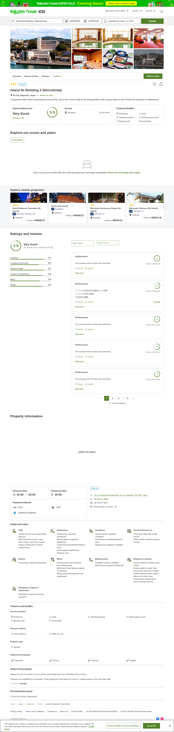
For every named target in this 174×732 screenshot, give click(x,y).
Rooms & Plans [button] (31, 76)
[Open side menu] (161, 11)
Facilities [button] (57, 76)
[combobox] (36, 21)
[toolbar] (82, 21)
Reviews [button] (46, 76)
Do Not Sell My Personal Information (136, 711)
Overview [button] (17, 76)
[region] (87, 726)
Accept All (151, 726)
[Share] (161, 84)
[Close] (170, 726)
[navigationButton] (100, 398)
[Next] (163, 206)
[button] (23, 11)
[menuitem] (117, 11)
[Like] (154, 84)
